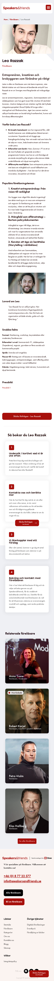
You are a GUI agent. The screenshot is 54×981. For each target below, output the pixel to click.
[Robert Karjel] (27, 711)
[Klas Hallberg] (27, 811)
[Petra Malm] (27, 761)
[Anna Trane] (27, 661)
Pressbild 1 (6, 387)
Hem (6, 19)
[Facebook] (26, 971)
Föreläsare (14, 19)
